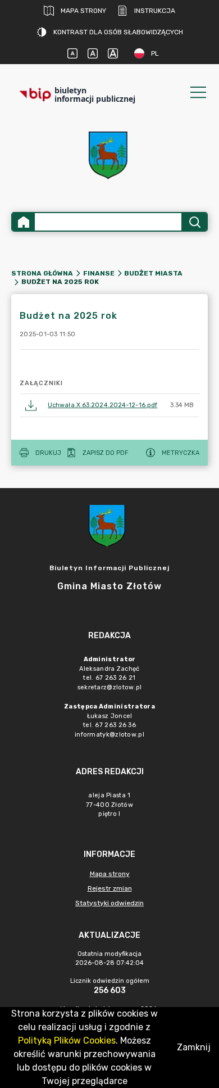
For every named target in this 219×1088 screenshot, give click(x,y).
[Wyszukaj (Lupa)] (194, 222)
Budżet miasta (153, 273)
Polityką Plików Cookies (67, 1040)
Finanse (99, 273)
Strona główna (42, 273)
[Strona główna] (23, 222)
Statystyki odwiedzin (109, 903)
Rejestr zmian (110, 888)
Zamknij (194, 1047)
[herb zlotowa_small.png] (109, 155)
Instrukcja (154, 11)
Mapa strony (83, 11)
